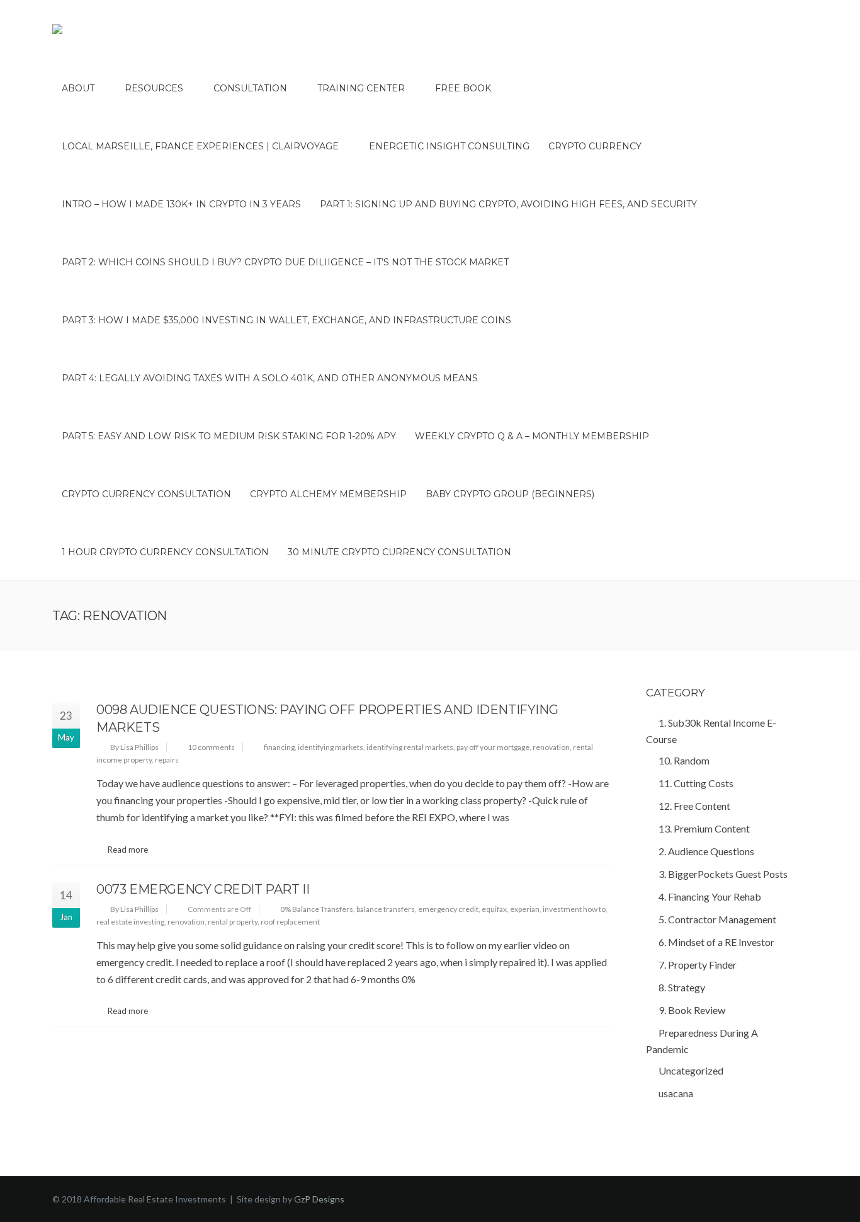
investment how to (574, 909)
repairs (167, 759)
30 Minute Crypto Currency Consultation (399, 552)
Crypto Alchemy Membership (328, 494)
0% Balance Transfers (316, 909)
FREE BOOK (463, 88)
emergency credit (448, 909)
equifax (494, 909)
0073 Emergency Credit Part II (202, 889)
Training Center (361, 88)
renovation (551, 747)
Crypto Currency (595, 146)
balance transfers (385, 909)
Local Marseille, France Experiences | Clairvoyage (200, 146)
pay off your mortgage (492, 747)
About (78, 88)
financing (279, 747)
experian (525, 909)
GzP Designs (319, 1199)
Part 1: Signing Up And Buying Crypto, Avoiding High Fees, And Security (508, 204)
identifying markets (330, 747)
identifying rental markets (409, 747)
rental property (232, 921)
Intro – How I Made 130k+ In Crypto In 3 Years (181, 204)
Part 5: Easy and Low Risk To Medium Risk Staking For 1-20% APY (229, 436)
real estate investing (130, 921)
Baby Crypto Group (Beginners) (510, 494)
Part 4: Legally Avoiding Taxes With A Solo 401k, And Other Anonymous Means (270, 378)
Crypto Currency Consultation (146, 494)
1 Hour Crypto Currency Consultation (165, 552)
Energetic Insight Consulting (449, 146)
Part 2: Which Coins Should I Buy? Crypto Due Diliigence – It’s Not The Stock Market (285, 262)
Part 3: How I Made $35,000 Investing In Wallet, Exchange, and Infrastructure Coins (286, 320)
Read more (128, 849)
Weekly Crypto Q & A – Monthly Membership (532, 436)
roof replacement (290, 921)
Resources (154, 88)
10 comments (211, 747)
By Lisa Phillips (134, 747)
